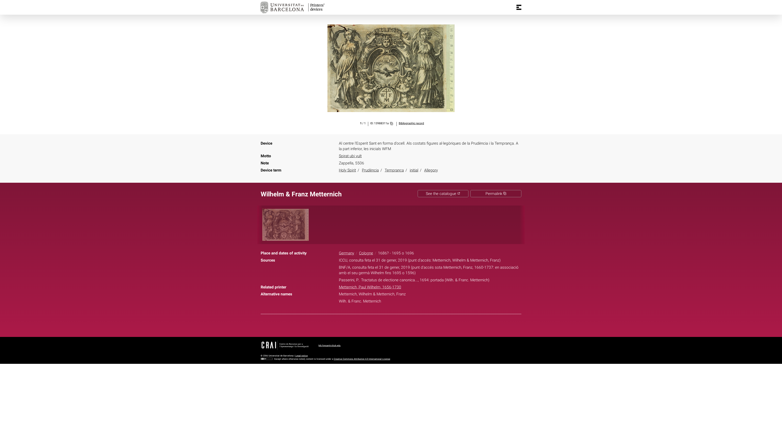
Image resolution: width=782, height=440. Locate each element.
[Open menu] (518, 7)
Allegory (431, 170)
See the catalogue (441, 193)
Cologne (366, 253)
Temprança (394, 170)
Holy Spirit (347, 170)
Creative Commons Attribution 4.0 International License (362, 359)
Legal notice (301, 355)
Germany (346, 253)
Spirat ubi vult (350, 156)
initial (414, 170)
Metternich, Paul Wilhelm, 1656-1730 (370, 287)
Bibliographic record (411, 123)
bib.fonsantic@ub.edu (329, 345)
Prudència (370, 170)
